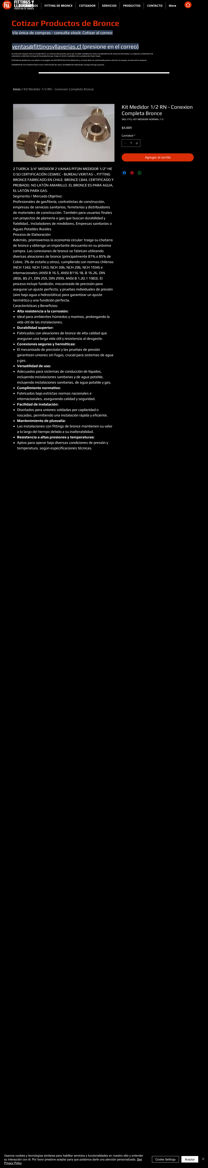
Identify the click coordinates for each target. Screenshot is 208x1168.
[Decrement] (124, 143)
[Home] (188, 4)
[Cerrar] (203, 1159)
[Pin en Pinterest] (132, 172)
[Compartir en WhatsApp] (139, 172)
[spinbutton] (131, 143)
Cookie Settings (165, 1159)
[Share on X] (147, 172)
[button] (58, 5)
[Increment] (137, 143)
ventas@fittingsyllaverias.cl (47, 46)
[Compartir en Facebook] (124, 172)
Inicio (17, 89)
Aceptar (190, 1159)
